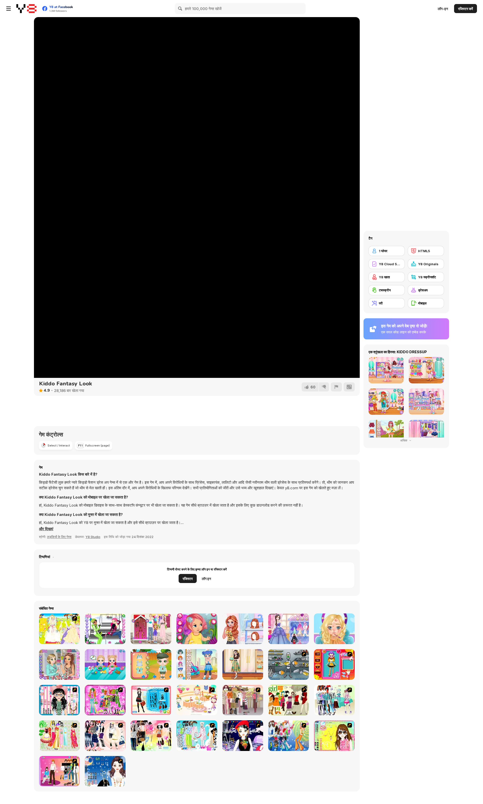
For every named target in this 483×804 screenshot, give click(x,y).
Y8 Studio (93, 537)
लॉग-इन (443, 9)
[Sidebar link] (9, 9)
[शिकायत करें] (336, 386)
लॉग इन (206, 578)
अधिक (404, 440)
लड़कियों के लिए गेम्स (59, 537)
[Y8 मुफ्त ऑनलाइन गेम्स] (26, 8)
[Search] (180, 8)
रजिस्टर (188, 578)
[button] (46, 529)
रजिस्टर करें (465, 9)
